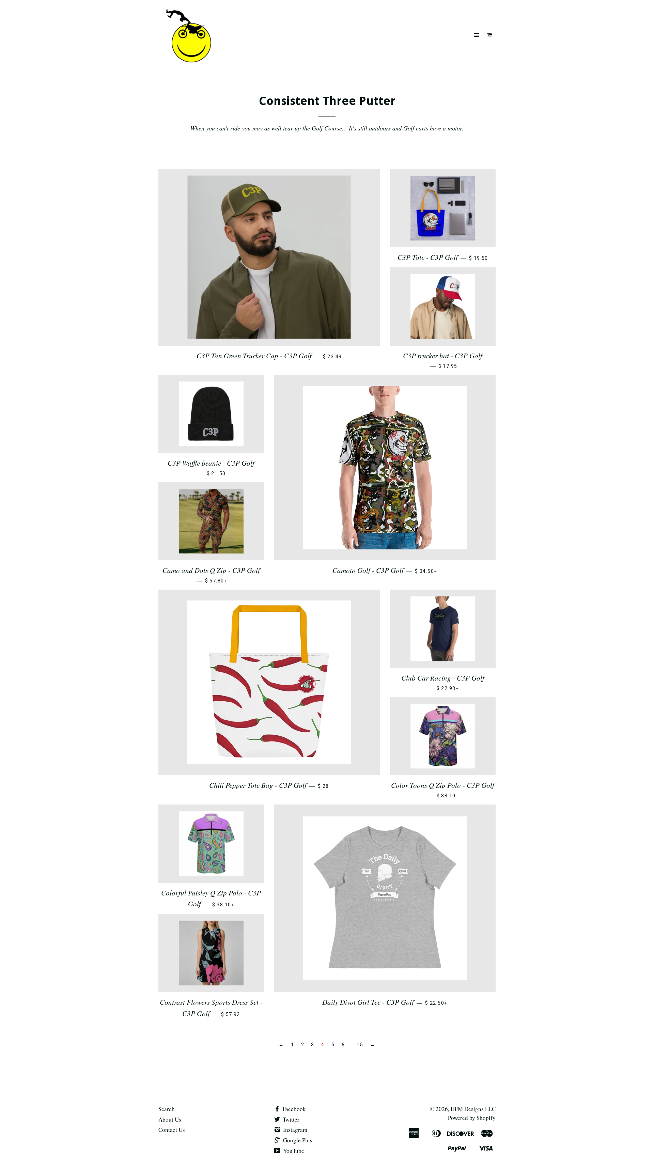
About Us (169, 1119)
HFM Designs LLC (473, 1109)
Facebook (293, 1109)
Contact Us (171, 1130)
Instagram (294, 1130)
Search (166, 1109)
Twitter (290, 1119)
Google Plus (297, 1140)
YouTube (293, 1151)
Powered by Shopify (472, 1118)
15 (360, 1044)
